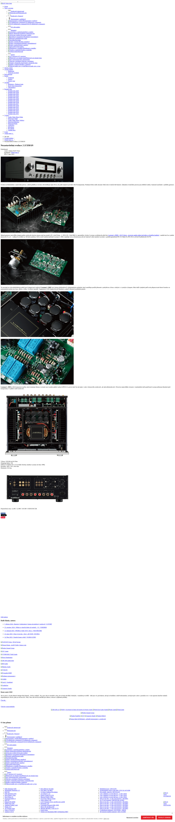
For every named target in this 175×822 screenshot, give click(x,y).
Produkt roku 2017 (13, 104)
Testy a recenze (8, 8)
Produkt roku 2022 (13, 95)
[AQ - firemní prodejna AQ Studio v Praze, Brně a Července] (82, 716)
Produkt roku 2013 (13, 110)
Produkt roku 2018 (13, 102)
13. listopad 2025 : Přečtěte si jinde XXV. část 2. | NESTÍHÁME (23, 630)
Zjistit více (106, 818)
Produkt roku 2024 (13, 92)
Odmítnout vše (148, 817)
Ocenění (6, 82)
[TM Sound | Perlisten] (8, 676)
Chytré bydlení (8, 69)
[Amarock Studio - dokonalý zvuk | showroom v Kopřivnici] (90, 716)
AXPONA (11, 125)
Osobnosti (11, 77)
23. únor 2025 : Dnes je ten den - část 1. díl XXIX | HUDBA (22, 634)
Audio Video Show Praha (15, 117)
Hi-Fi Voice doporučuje (15, 86)
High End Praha (12, 123)
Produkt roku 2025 (13, 91)
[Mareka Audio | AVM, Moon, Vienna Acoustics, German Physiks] (5, 667)
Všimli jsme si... (9, 133)
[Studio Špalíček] (75, 716)
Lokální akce (11, 130)
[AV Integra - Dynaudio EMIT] (6, 673)
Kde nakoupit (8, 74)
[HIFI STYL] (101, 716)
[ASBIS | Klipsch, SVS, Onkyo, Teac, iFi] (3, 679)
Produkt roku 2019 (13, 100)
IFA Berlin (11, 128)
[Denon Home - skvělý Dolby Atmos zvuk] (13, 645)
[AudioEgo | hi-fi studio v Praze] (4, 685)
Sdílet (3, 513)
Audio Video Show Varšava (16, 120)
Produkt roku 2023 (13, 94)
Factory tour (11, 81)
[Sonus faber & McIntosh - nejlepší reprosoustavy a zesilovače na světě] (87, 719)
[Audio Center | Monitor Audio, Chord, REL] (7, 660)
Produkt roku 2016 (13, 105)
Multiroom (11, 71)
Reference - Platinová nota (15, 84)
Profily (6, 76)
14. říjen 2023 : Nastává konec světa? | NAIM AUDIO (20, 637)
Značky (10, 79)
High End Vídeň (13, 118)
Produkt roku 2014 (13, 109)
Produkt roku (8, 89)
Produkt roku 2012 (13, 112)
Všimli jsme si (15, 152)
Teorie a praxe (8, 68)
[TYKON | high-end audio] (4, 670)
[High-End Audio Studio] (100, 709)
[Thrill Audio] (9, 654)
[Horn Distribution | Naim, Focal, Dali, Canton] (6, 657)
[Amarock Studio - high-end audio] (6, 688)
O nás (6, 132)
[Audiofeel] (7, 682)
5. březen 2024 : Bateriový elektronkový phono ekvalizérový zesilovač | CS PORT (28, 624)
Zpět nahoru (4, 617)
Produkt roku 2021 (13, 97)
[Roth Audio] (112, 709)
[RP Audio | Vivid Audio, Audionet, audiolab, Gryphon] (4, 663)
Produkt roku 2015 (13, 107)
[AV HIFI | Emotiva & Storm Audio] (76, 709)
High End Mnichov (13, 122)
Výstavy (6, 115)
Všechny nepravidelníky (8, 706)
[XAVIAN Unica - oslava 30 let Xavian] (11, 642)
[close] (172, 813)
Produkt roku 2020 (13, 99)
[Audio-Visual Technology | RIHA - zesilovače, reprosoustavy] (55, 709)
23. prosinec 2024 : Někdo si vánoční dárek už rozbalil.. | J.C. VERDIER (25, 627)
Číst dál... (3, 700)
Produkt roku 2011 (13, 114)
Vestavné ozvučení (13, 73)
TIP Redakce (11, 87)
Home (6, 6)
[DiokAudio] (120, 709)
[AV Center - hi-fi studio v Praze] (4, 651)
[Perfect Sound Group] (7, 648)
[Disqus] (87, 543)
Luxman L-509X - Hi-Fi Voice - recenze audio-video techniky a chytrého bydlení (133, 235)
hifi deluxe (11, 127)
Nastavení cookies (132, 817)
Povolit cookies (164, 817)
